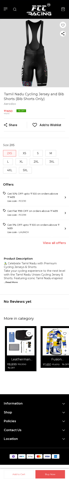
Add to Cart (18, 474)
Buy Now (50, 474)
